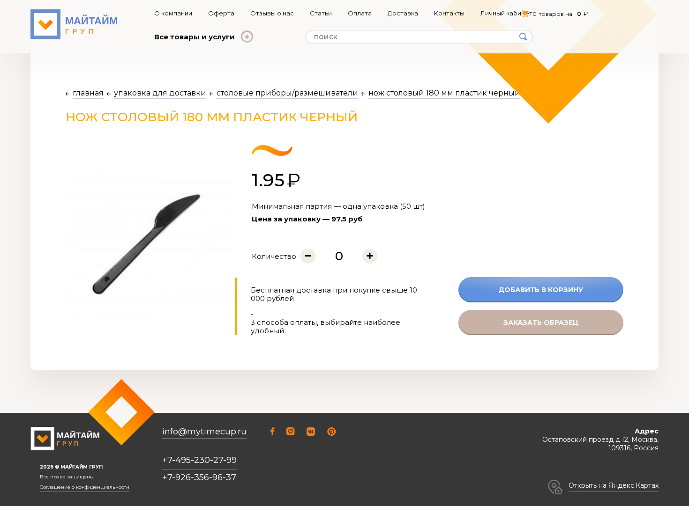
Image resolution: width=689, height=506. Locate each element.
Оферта (221, 13)
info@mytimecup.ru (204, 432)
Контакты (449, 13)
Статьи (321, 13)
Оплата (360, 13)
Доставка (403, 13)
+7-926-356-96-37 (199, 477)
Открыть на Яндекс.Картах (614, 485)
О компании (173, 13)
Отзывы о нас (272, 13)
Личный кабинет (506, 13)
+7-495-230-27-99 (199, 460)
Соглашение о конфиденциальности (84, 487)
